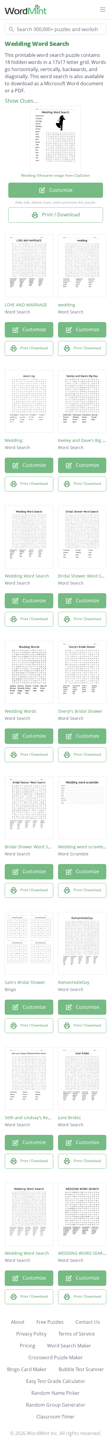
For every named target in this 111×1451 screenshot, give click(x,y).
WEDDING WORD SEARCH (83, 1253)
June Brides (69, 1117)
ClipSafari (82, 175)
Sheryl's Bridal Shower (80, 711)
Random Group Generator (55, 1405)
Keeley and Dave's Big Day (84, 440)
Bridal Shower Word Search (32, 847)
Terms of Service (76, 1334)
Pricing (27, 1345)
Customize (60, 190)
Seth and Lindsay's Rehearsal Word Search (47, 1117)
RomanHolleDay (73, 982)
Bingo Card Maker (27, 1369)
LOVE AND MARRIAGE (26, 305)
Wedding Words (20, 711)
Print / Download (60, 214)
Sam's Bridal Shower (25, 982)
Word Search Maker (69, 1345)
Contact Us (87, 1322)
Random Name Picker (55, 1393)
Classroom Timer (55, 1416)
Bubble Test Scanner (81, 1369)
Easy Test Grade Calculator (55, 1381)
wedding (66, 305)
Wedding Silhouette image (42, 175)
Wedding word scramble (82, 847)
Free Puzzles (50, 1322)
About (18, 1322)
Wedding (13, 440)
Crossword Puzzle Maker (55, 1357)
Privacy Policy (31, 1334)
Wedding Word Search (37, 44)
